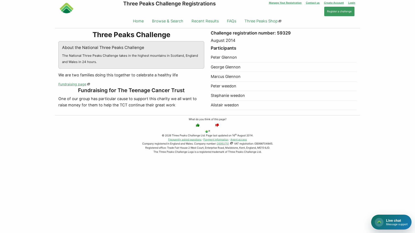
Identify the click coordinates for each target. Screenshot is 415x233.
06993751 (223, 143)
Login (351, 2)
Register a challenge (339, 11)
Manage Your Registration (285, 2)
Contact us (313, 2)
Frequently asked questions (184, 139)
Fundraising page (72, 84)
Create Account (334, 2)
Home (138, 21)
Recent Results (205, 21)
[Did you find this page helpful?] (197, 125)
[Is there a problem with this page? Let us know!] (217, 125)
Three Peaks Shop (261, 21)
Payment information (215, 139)
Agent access (238, 139)
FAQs (231, 21)
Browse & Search (167, 21)
